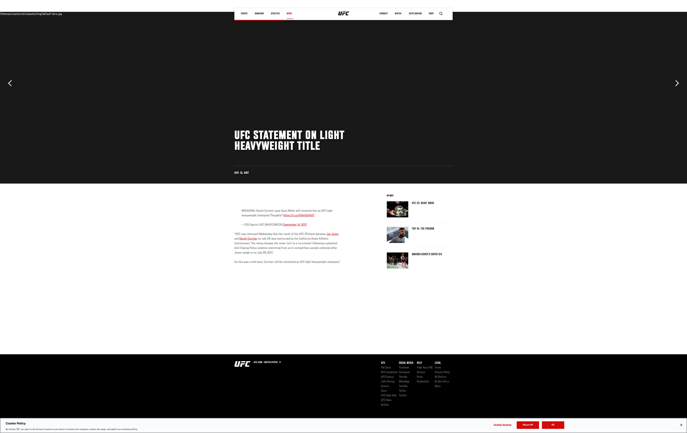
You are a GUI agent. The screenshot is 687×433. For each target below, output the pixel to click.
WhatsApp (404, 381)
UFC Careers (387, 377)
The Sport (386, 367)
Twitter (403, 395)
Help (419, 363)
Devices (421, 372)
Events (244, 13)
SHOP (431, 13)
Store (384, 391)
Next (676, 83)
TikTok (402, 391)
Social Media (406, 363)
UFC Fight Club (388, 395)
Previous (11, 83)
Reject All (528, 425)
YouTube (403, 386)
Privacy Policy (442, 372)
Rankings (259, 13)
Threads (403, 377)
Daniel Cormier (248, 238)
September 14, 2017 (295, 225)
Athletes (275, 13)
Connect (383, 13)
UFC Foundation (389, 372)
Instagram (404, 372)
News (289, 13)
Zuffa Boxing (415, 13)
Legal (438, 363)
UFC (383, 363)
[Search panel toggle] (441, 13)
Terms (438, 367)
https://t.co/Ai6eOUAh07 (299, 215)
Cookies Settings (502, 425)
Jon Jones (332, 234)
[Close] (681, 425)
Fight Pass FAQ (425, 367)
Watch (398, 13)
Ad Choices (440, 377)
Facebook (404, 367)
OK (553, 425)
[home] (344, 13)
